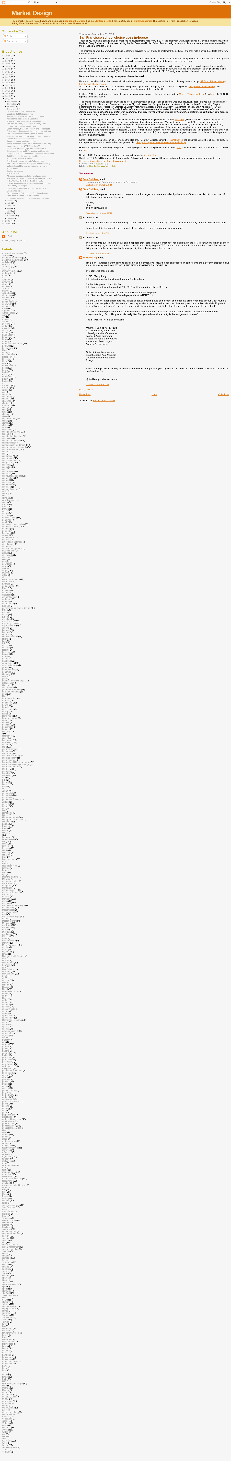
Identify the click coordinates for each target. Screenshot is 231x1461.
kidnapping (7, 813)
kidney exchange (10, 817)
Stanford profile (103, 21)
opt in (4, 1026)
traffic (4, 1353)
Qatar (4, 1130)
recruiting (6, 1150)
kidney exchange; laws (12, 819)
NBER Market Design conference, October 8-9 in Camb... (30, 178)
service (5, 1240)
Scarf (4, 1216)
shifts (4, 1253)
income (5, 744)
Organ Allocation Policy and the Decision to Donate (27, 193)
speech (5, 1282)
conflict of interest (10, 460)
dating (5, 513)
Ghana (5, 676)
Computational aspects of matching (21, 139)
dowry (5, 566)
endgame (6, 599)
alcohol (5, 291)
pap (4, 1042)
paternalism (7, 1053)
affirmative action (10, 271)
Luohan (5, 870)
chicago (5, 407)
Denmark (6, 533)
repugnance (7, 1172)
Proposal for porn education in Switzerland (24, 121)
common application (11, 440)
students (6, 1302)
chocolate (6, 414)
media (5, 919)
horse (4, 720)
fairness (5, 630)
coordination (8, 478)
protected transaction (11, 1119)
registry (5, 1154)
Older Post (223, 394)
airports (5, 288)
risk (3, 1192)
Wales (5, 1432)
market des (7, 888)
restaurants (7, 1181)
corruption (6, 482)
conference (7, 456)
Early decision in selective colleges (21, 111)
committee (7, 438)
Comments (11, 41)
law (3, 841)
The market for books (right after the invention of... (27, 149)
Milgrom (6, 936)
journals (6, 804)
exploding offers (9, 623)
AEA (4, 269)
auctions (6, 324)
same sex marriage (11, 1205)
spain (4, 1278)
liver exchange (9, 859)
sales (4, 1203)
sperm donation (9, 1284)
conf (4, 454)
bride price (7, 377)
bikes (4, 350)
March (10, 213)
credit (4, 493)
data (4, 511)
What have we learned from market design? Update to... (29, 136)
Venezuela (7, 1419)
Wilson (5, 1445)
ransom (5, 1143)
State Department (10, 1295)
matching (89, 166)
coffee (5, 427)
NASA (5, 954)
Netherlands (8, 963)
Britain (5, 379)
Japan (5, 791)
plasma (5, 1079)
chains (5, 399)
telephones (7, 1328)
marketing (6, 894)
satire (4, 1209)
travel (4, 1366)
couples (5, 487)
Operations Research (12, 1020)
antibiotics (6, 306)
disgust (5, 553)
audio (4, 326)
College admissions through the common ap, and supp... (30, 131)
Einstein (6, 590)
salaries (5, 1201)
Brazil (4, 374)
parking (5, 1048)
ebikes (5, 577)
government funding (11, 689)
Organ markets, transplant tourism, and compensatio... (29, 129)
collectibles (7, 429)
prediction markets (10, 1101)
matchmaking (8, 907)
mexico (5, 930)
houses (5, 729)
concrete (6, 451)
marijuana (6, 885)
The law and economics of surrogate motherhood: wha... (30, 183)
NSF (4, 998)
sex (3, 1242)
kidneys (5, 822)
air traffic (6, 282)
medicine (6, 925)
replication (7, 1161)
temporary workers (10, 1333)
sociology (6, 1269)
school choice (111, 166)
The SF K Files (150, 155)
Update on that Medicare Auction (20, 114)
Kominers (6, 826)
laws (4, 844)
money (5, 943)
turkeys (5, 1377)
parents (5, 1046)
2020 (7, 72)
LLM (4, 861)
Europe (5, 617)
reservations (8, 1176)
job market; (7, 797)
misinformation (9, 941)
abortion (6, 255)
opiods (5, 1022)
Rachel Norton (176, 140)
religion (5, 1159)
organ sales (7, 1033)
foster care (7, 652)
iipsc (4, 738)
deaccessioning (9, 518)
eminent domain (9, 597)
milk (4, 938)
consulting (7, 467)
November (11, 104)
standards (6, 1291)
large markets (8, 839)
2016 (7, 83)
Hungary (6, 731)
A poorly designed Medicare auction (21, 141)
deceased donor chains (13, 524)
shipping (6, 1256)
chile (4, 410)
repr (4, 1163)
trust (4, 1370)
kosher (5, 830)
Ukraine (5, 1390)
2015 (7, 85)
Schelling (6, 1218)
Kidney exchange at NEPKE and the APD (23, 146)
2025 (7, 58)
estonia (5, 612)
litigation (6, 855)
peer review (7, 1062)
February (11, 216)
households (7, 727)
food (4, 645)
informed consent (10, 749)
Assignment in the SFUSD (202, 86)
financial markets (10, 637)
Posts (9, 36)
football (5, 650)
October (11, 106)
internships (7, 771)
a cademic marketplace (13, 253)
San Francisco (99, 166)
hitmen (5, 714)
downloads (7, 564)
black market (8, 355)
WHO (4, 1443)
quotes (5, 1137)
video (4, 1421)
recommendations (10, 1148)
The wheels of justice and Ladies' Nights (23, 196)
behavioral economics (12, 343)
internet (5, 769)
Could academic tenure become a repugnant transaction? (30, 154)
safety (5, 1198)
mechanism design (11, 916)
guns (4, 694)
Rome (5, 1194)
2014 (7, 88)
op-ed (5, 1013)
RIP (4, 1189)
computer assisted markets (14, 447)
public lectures (9, 1126)
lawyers (5, 846)
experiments (8, 621)
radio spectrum (9, 1141)
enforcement (8, 603)
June (9, 206)
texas (4, 1337)
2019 (7, 74)
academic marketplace (12, 260)
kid (3, 811)
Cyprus (5, 504)
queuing (6, 1134)
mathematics (8, 910)
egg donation (8, 586)
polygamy (6, 1093)
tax (3, 1326)
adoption (6, 264)
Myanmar (6, 952)
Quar (4, 1132)
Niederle (6, 982)
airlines (5, 286)
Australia (6, 328)
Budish (5, 381)
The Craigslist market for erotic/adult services (25, 161)
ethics (5, 614)
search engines (9, 1231)
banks (5, 339)
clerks (5, 421)
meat (4, 914)
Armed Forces (8, 313)
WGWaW (6, 1441)
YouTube (6, 1452)
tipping (5, 1348)
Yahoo (5, 1449)
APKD (5, 308)
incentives (6, 742)
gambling (6, 661)
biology (5, 352)
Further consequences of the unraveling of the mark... (29, 198)
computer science (10, 449)
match (5, 901)
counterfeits (7, 484)
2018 (7, 77)
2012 (7, 93)
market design (8, 890)
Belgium (6, 346)
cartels (5, 394)
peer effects (7, 1060)
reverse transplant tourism (14, 1185)
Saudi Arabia (8, 1212)
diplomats (6, 546)
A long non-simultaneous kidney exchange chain (26, 176)
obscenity (6, 1007)
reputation (6, 1174)
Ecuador (6, 584)
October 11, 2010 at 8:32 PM (97, 385)
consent (5, 465)
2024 (7, 61)
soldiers (5, 1275)
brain (4, 372)
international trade (10, 766)
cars (4, 392)
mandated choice (10, 881)
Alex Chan (7, 293)
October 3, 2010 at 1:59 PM (97, 233)
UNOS (5, 1399)
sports (5, 1289)
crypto (5, 502)
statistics (6, 1297)
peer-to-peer (8, 1064)
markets (5, 896)
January (11, 218)
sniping (5, 1267)
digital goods (8, 544)
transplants (7, 1364)
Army (4, 315)
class (4, 416)
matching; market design (13, 905)
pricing (5, 1104)
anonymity (7, 304)
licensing (6, 852)
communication (9, 443)
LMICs (5, 863)
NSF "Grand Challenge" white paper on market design (29, 164)
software (6, 1271)
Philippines (7, 1068)
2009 (7, 221)
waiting (5, 1430)
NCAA (5, 960)
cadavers (6, 385)
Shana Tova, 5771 (14, 173)
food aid (6, 648)
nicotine (5, 980)
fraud (4, 656)
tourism (5, 1350)
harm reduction (9, 698)
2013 (7, 91)
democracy (7, 531)
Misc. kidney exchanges (17, 186)
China (5, 412)
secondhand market (11, 1234)
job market (7, 795)
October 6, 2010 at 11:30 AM (97, 253)
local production (9, 866)
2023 (7, 64)
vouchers (6, 1427)
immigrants (7, 740)
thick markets (8, 1342)
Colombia (6, 434)
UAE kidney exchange (12, 1383)
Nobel (5, 989)
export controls (9, 625)
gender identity (9, 670)
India (4, 747)
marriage (6, 899)
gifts (4, 678)
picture (5, 1075)
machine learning (10, 877)
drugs (4, 570)
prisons (5, 1106)
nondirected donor (10, 991)
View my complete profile (13, 240)
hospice (5, 722)
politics (5, 1088)
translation (7, 1359)
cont (4, 469)
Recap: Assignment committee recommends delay (161, 142)
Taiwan (5, 1319)
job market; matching (11, 800)
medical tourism (9, 921)
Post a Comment (86, 390)
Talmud (5, 1322)
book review (7, 366)
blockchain (7, 359)
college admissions (11, 432)
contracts (6, 473)
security (5, 1236)
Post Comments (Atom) (104, 400)
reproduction (8, 1165)
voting (5, 1425)
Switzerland (7, 1317)
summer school (9, 1306)
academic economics (12, 258)
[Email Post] (106, 164)
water (4, 1438)
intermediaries (8, 760)
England (6, 606)
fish (3, 643)
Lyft (3, 874)
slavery (5, 1264)
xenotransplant (9, 1447)
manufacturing (8, 883)
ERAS (5, 610)
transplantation (9, 1361)
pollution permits (9, 1090)
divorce (5, 557)
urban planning (9, 1403)
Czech (5, 507)
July (9, 203)
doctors (5, 562)
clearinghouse (8, 418)
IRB (4, 780)
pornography (8, 1095)
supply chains (8, 1308)
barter (5, 341)
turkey (5, 1375)
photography (8, 1073)
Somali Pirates (12, 168)
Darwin (5, 509)
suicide (5, 1304)
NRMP (5, 996)
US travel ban (8, 1408)
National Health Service (13, 956)
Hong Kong (7, 716)
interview (6, 773)
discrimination (8, 551)
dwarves (6, 573)
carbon (5, 390)
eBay (4, 575)
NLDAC (5, 987)
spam (4, 1280)
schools (5, 1223)
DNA (4, 559)
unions (5, 1392)
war (4, 1434)
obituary (6, 1004)
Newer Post (85, 394)
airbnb (5, 284)
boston (5, 370)
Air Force (6, 280)
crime (4, 498)
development (8, 537)
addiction (6, 262)
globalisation (8, 683)
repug (5, 1170)
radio (4, 1139)
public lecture (8, 1123)
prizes (5, 1112)
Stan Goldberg (91, 179)
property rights (8, 1115)
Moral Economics (143, 21)
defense (6, 529)
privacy (5, 1108)
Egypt (4, 588)
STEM (5, 1300)
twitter (5, 1379)
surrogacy (6, 1313)
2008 (7, 224)
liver (4, 857)
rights (4, 1187)
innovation (7, 751)
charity (5, 403)
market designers (10, 892)
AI (3, 277)
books (5, 368)
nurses (5, 1002)
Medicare (6, 923)
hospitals (6, 725)
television (6, 1330)
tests (4, 1335)
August (10, 201)
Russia (5, 1196)
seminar (6, 1238)
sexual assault (8, 1245)
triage (4, 1368)
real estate (7, 1145)
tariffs (4, 1324)
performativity (8, 1066)
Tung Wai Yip (90, 257)
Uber (4, 1386)
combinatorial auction (12, 436)
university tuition (9, 1397)
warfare (5, 1436)
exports (5, 628)
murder (5, 947)
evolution (6, 619)
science (5, 1225)
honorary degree (10, 718)
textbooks (6, 1339)
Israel (4, 784)
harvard (5, 700)
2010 (7, 99)
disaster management (12, 548)
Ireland (5, 782)
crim (4, 496)
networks (6, 965)
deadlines (6, 520)
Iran (4, 778)
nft (3, 978)
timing (5, 1346)
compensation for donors (13, 445)
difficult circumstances (12, 542)
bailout (5, 332)
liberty (5, 850)
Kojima (5, 824)
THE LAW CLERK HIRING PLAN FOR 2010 (25, 181)
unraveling (7, 1401)
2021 (7, 69)
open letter (7, 1015)
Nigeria (5, 985)
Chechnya (7, 405)
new (4, 967)
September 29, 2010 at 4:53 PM (99, 185)
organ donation (9, 1031)
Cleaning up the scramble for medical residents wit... (28, 151)
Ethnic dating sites (14, 191)
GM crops (6, 685)
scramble (6, 1229)
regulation (6, 1156)
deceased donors (10, 526)
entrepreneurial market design (16, 608)
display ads (7, 555)
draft (4, 568)
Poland (5, 1084)
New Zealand (8, 974)
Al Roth (9, 236)
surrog (5, 1311)
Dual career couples (15, 171)
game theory (8, 663)
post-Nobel (7, 1099)
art (3, 317)
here (212, 94)
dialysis (5, 540)
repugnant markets (75, 21)
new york (6, 971)
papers (5, 1044)
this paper (179, 119)
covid (4, 491)
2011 (7, 96)
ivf (3, 789)
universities (7, 1394)
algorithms (7, 295)
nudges (5, 1000)
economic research (11, 579)
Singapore (7, 1262)
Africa (4, 275)
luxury (5, 872)
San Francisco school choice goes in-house (113, 37)
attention (6, 321)
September (12, 109)
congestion (7, 462)
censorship (7, 396)
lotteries (5, 868)
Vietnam (6, 1423)
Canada (6, 388)
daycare (6, 515)
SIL (3, 1260)
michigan (6, 932)
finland (5, 639)
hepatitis (6, 707)
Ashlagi (5, 319)
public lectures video (11, 1128)
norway (5, 993)
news (4, 976)
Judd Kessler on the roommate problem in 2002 (26, 156)
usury (4, 1410)
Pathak (5, 1055)
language (6, 837)
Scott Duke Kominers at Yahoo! (19, 158)
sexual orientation (10, 1249)
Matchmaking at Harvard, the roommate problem (27, 166)
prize (4, 1110)
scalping (6, 1214)
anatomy (6, 299)
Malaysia (6, 879)
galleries (6, 659)
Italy (4, 786)
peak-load (6, 1057)
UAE (4, 1381)
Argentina (6, 310)
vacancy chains (9, 1414)
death (4, 522)
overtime (6, 1037)
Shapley (6, 1251)
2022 (7, 66)
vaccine (5, 1416)
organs (5, 1035)
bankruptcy (7, 337)
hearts (5, 705)
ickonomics (7, 736)
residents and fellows (12, 1178)
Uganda (6, 1388)
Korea (5, 828)
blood (4, 361)
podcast (5, 1082)
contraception (8, 471)
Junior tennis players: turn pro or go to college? (26, 116)
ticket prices (7, 1344)
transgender (7, 1357)
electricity (6, 595)
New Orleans (8, 969)
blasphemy (7, 357)
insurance (6, 753)
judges (5, 806)
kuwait (5, 833)
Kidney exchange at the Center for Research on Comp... (30, 144)
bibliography (8, 348)
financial (6, 634)
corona (5, 480)
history (5, 711)
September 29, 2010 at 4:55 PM (99, 213)
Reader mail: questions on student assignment (102, 161)
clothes (5, 425)
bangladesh (7, 335)
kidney (5, 815)
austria (5, 330)
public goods (8, 1121)
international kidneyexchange (15, 764)
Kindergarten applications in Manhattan (22, 119)
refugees (6, 1152)
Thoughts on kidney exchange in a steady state (26, 124)
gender (5, 667)
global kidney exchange (13, 681)
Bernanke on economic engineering (21, 126)
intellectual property (11, 755)
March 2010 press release (191, 94)
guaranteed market (11, 692)
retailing (6, 1183)
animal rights (8, 302)
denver (5, 535)
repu (4, 1167)
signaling (6, 1258)
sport (4, 1286)
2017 (7, 80)
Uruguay (6, 1405)
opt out (5, 1029)
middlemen (7, 934)
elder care (6, 592)
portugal (6, 1097)
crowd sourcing (9, 500)
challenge (6, 401)
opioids (5, 1024)
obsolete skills (8, 1009)
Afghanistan (7, 273)
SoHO (5, 1273)
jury (4, 808)
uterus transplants (10, 1412)
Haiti (4, 696)
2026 (7, 56)
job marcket (7, 793)
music (5, 949)
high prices (7, 709)
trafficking (6, 1355)
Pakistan (6, 1040)
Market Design (31, 13)
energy (5, 601)
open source (8, 1018)
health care (7, 703)
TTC (4, 1372)
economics (7, 581)
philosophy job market (12, 1071)
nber (4, 958)
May (9, 208)
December (11, 101)
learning (6, 848)
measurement (8, 912)
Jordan (5, 802)
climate (5, 423)
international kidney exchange (16, 762)
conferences (8, 458)
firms (4, 641)
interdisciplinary (9, 758)
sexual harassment (11, 1247)
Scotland (6, 1227)
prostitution (7, 1117)
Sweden (6, 1315)
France (5, 654)
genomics (6, 672)
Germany (6, 674)
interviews (6, 775)
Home (154, 394)
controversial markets (12, 476)
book (4, 363)
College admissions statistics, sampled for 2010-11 (27, 188)
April (9, 211)
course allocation (10, 489)
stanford (6, 1293)
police (5, 1086)
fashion (5, 632)
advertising (7, 266)
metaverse (7, 927)
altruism (5, 297)
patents (5, 1051)
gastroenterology (10, 665)
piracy (5, 1077)
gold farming (8, 687)
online (5, 1011)
